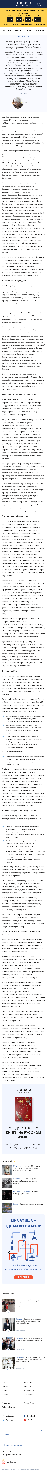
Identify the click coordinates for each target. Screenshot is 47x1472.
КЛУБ (29, 30)
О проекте (27, 1386)
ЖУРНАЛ (7, 30)
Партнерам (28, 1382)
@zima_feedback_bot (13, 1455)
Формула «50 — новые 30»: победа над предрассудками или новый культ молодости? (26, 1168)
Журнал (5, 1390)
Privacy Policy (29, 1403)
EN (39, 4)
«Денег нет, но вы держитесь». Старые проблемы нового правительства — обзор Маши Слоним (29, 1321)
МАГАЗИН (40, 30)
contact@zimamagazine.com (16, 1452)
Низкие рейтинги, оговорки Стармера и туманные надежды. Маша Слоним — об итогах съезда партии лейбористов (28, 1303)
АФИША (17, 30)
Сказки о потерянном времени (31, 1204)
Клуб (4, 1382)
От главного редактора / (22, 1191)
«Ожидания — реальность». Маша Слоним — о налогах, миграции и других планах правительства (30, 1359)
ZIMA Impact (28, 1394)
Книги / (16, 1204)
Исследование (29, 1390)
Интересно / (18, 1166)
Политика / (19, 1300)
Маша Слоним (30, 103)
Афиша (5, 1394)
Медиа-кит (6, 1403)
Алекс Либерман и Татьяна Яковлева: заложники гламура (25, 1181)
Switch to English (8, 1407)
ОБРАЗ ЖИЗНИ (23, 37)
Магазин (5, 1386)
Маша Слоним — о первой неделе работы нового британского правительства (30, 1339)
